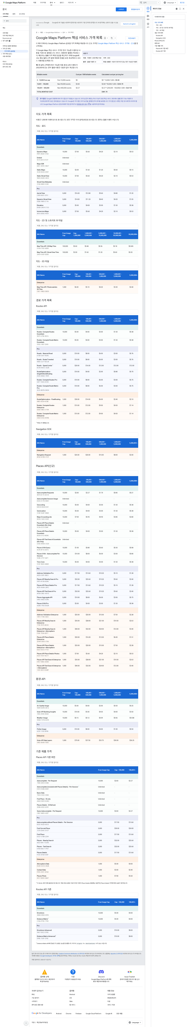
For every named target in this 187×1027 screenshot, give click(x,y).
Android (72, 994)
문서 (51, 3)
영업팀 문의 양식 (82, 104)
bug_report (176, 8)
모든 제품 (119, 1013)
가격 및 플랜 (111, 994)
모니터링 (22, 14)
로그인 (182, 2)
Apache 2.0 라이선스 (117, 953)
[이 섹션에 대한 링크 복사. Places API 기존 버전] (57, 757)
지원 (108, 1001)
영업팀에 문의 (135, 9)
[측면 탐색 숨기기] (26, 1023)
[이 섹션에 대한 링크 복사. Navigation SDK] (53, 429)
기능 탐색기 (35, 998)
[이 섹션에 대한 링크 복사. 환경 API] (47, 679)
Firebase (78, 1013)
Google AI (109, 1013)
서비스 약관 (111, 1005)
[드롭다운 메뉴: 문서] (55, 2)
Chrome (68, 1013)
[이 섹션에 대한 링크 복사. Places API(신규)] (57, 466)
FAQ (33, 994)
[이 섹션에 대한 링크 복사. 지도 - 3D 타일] (51, 261)
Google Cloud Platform (93, 1013)
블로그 (62, 3)
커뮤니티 (71, 3)
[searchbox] (15, 21)
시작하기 (121, 9)
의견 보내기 (131, 38)
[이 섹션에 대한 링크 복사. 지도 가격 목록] (54, 114)
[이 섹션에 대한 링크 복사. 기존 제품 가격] (54, 751)
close (183, 8)
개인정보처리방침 (42, 1022)
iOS (70, 998)
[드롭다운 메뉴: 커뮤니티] (76, 2)
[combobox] (149, 3)
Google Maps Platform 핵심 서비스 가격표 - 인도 (116, 43)
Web (71, 1001)
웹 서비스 (72, 1005)
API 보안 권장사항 (37, 1005)
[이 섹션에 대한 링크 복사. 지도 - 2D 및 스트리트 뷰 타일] (64, 220)
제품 (34, 3)
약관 (33, 1022)
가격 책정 (43, 3)
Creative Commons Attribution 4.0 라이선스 (72, 953)
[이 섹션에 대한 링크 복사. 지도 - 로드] (48, 126)
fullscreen (180, 8)
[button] (14, 41)
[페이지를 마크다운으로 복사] (112, 38)
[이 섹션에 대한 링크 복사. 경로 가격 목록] (54, 300)
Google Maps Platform (53, 32)
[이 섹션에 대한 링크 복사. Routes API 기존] (53, 889)
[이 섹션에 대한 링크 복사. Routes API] (49, 306)
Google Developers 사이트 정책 (49, 956)
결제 (13, 14)
